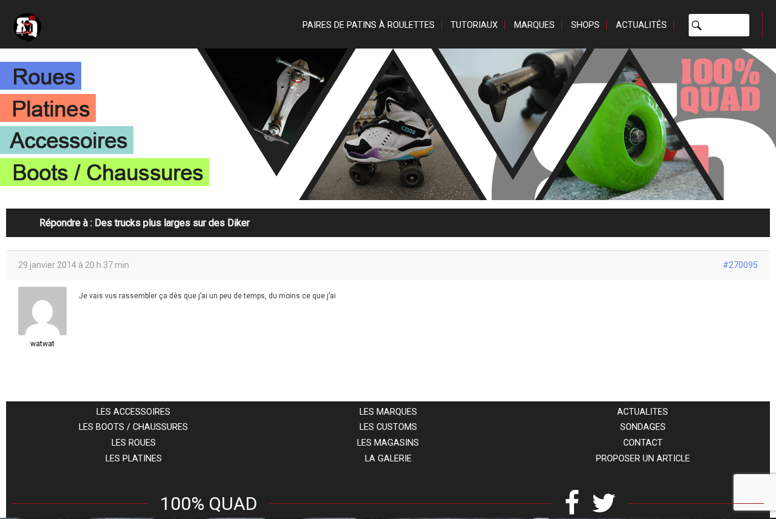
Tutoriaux (474, 25)
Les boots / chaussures (133, 427)
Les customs (388, 427)
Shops (585, 25)
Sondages (643, 427)
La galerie (388, 459)
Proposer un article (643, 459)
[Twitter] (604, 503)
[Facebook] (572, 503)
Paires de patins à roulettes (369, 25)
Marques (534, 25)
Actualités (641, 25)
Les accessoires (133, 412)
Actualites (642, 412)
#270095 (740, 265)
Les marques (388, 412)
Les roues (134, 443)
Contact (643, 443)
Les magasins (388, 443)
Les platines (133, 459)
